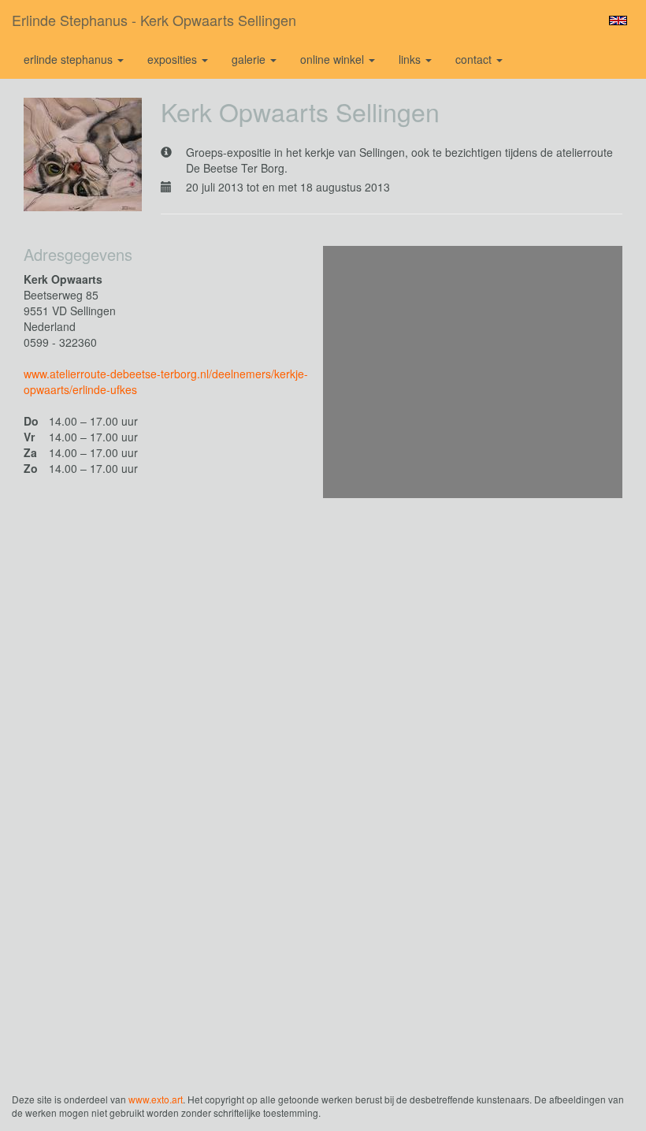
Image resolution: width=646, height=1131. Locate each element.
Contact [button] (475, 59)
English (618, 20)
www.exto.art (155, 1099)
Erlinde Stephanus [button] (70, 59)
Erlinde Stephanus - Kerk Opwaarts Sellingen (154, 19)
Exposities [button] (173, 59)
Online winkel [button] (333, 59)
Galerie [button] (250, 59)
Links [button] (411, 59)
